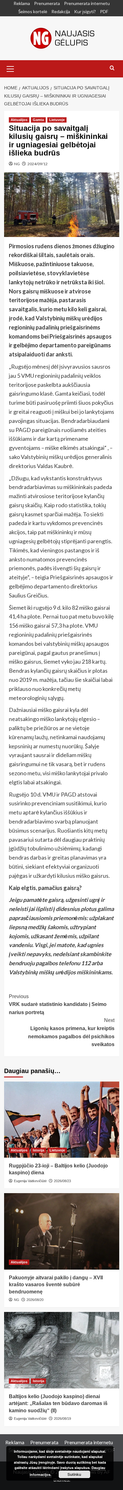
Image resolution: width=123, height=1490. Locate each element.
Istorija (38, 1150)
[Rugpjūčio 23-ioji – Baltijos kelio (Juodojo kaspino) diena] (61, 1120)
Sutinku (74, 1474)
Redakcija (60, 11)
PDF (104, 11)
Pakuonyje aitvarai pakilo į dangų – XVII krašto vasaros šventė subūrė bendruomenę (56, 1284)
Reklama (22, 3)
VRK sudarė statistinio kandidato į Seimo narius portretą (58, 1004)
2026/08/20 (35, 1300)
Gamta (38, 120)
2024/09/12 (37, 163)
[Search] (112, 68)
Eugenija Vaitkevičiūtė (30, 1181)
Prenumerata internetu (87, 3)
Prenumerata (47, 3)
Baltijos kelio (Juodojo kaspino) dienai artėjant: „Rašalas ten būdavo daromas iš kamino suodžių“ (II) (58, 1403)
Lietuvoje (57, 120)
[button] (10, 68)
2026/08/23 (62, 1181)
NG (17, 163)
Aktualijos (19, 120)
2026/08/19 (62, 1418)
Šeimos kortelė (32, 11)
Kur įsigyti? (85, 11)
